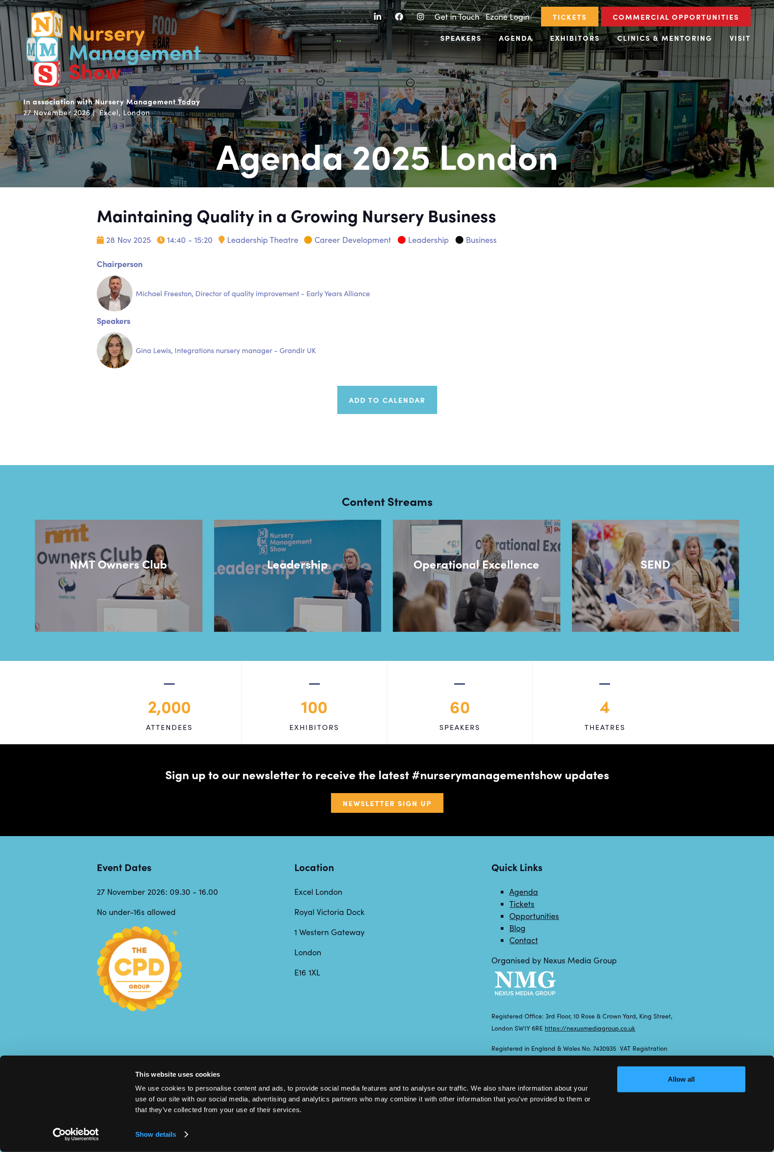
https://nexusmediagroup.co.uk (590, 1028)
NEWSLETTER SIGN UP (387, 803)
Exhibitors (575, 38)
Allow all (681, 1079)
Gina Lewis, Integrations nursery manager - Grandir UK (226, 350)
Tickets (570, 17)
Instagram (420, 16)
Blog (517, 928)
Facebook (399, 16)
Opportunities (534, 915)
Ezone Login (507, 16)
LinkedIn (377, 16)
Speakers (461, 38)
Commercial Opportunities (676, 17)
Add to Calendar (387, 400)
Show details (155, 1134)
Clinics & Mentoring (664, 38)
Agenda (516, 38)
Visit (740, 38)
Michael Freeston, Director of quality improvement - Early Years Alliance (253, 293)
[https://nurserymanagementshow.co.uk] (112, 85)
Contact (523, 940)
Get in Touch (456, 16)
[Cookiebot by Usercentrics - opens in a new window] (76, 1134)
